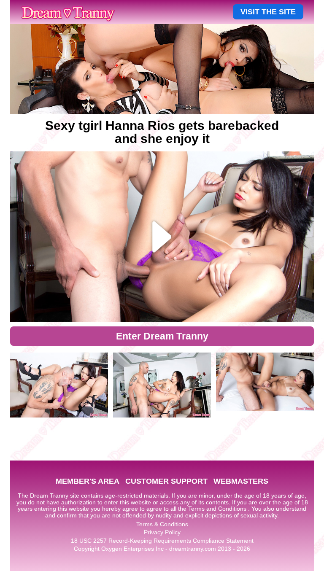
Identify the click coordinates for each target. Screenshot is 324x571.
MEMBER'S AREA (87, 481)
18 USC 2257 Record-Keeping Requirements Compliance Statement (162, 540)
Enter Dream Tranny (162, 336)
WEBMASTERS (240, 481)
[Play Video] (162, 237)
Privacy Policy (162, 532)
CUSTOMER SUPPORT (166, 481)
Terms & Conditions (162, 524)
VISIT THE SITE (268, 12)
